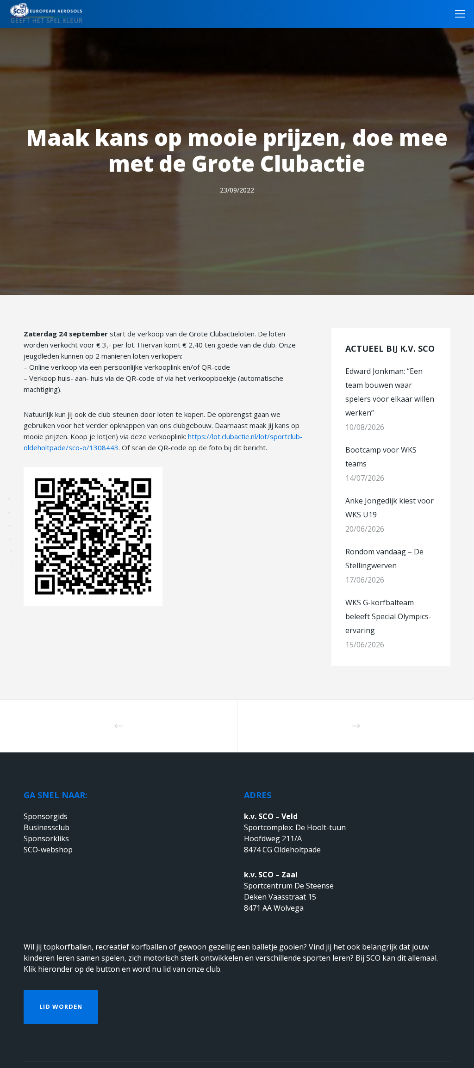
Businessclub (46, 827)
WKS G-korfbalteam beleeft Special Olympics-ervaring (388, 616)
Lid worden (60, 1006)
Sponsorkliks (46, 838)
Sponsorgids (46, 816)
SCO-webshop (48, 849)
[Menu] (457, 14)
